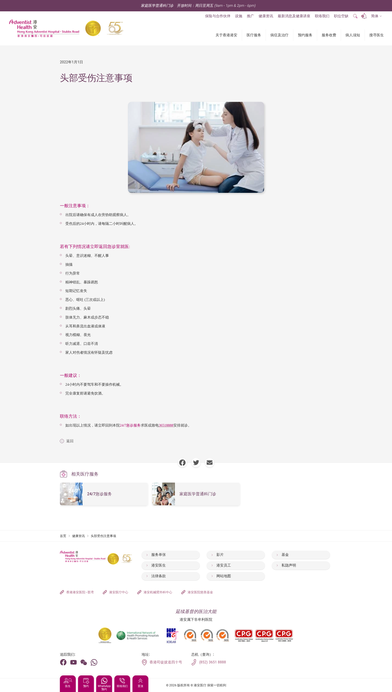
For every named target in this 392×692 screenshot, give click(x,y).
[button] (376, 16)
